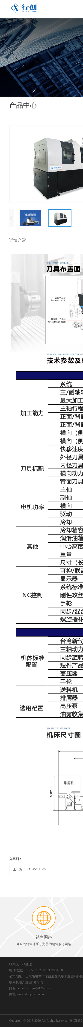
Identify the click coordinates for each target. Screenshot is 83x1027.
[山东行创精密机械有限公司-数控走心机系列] (24, 8)
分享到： (15, 859)
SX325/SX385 (36, 869)
